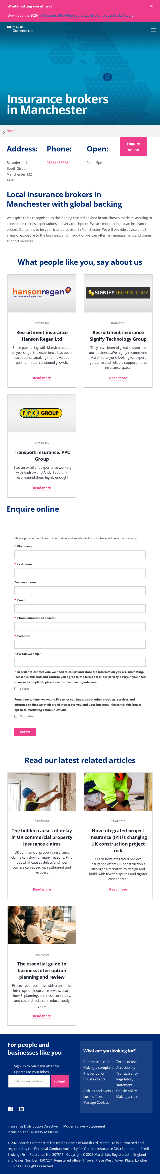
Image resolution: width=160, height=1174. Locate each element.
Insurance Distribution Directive (33, 1126)
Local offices (93, 1096)
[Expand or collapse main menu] (152, 29)
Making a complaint (98, 1067)
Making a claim (127, 1096)
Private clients (94, 1079)
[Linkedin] (22, 1109)
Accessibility (125, 1067)
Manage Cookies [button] (96, 1102)
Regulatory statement (124, 1082)
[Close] (151, 6)
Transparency (127, 1073)
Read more (42, 378)
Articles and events (98, 1091)
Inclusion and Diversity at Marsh (33, 1132)
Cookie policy (126, 1091)
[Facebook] (11, 1109)
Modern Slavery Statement (84, 1126)
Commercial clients (98, 1061)
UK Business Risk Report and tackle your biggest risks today (85, 15)
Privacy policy (94, 1073)
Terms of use (126, 1061)
